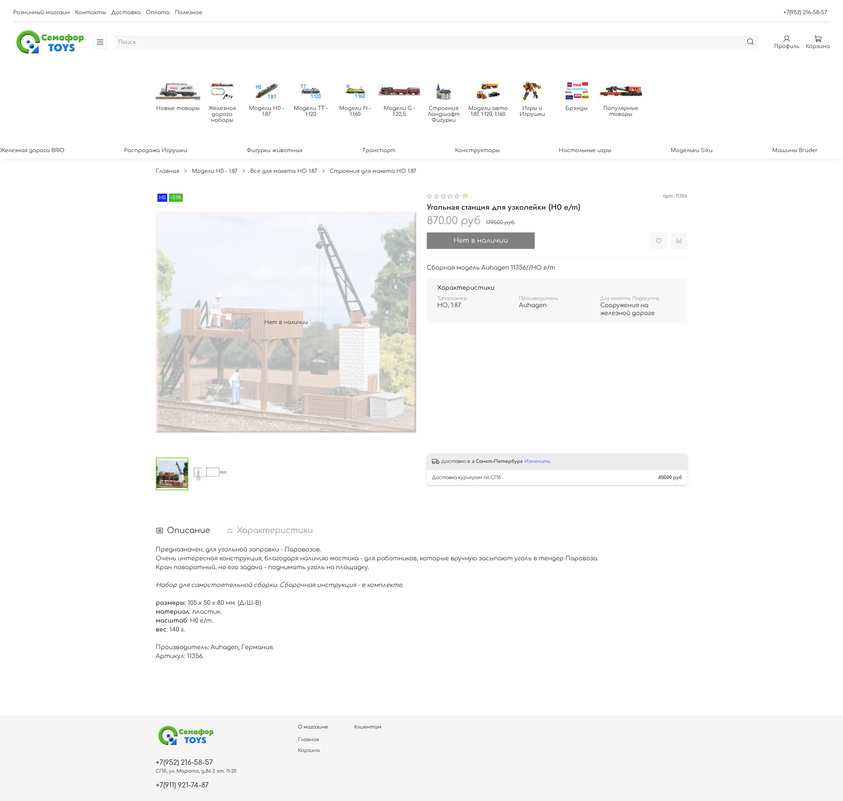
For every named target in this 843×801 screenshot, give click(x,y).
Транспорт (378, 150)
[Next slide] (406, 322)
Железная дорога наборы (222, 114)
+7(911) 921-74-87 (182, 785)
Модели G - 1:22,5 (399, 111)
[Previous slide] (166, 322)
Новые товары (178, 108)
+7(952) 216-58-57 (805, 12)
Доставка (126, 12)
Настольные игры (585, 150)
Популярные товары (620, 111)
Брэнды (576, 108)
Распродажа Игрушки (155, 150)
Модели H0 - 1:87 (266, 111)
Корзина (309, 750)
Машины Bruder (795, 150)
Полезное (188, 12)
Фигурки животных (275, 150)
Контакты (90, 12)
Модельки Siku (692, 150)
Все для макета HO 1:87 (283, 171)
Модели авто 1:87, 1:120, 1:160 (488, 111)
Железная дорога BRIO (32, 150)
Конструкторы (477, 150)
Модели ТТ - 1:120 (311, 111)
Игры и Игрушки (532, 111)
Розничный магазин (41, 12)
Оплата (158, 12)
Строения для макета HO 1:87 (373, 171)
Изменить (538, 461)
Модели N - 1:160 (355, 111)
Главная (167, 171)
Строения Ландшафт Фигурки (444, 114)
